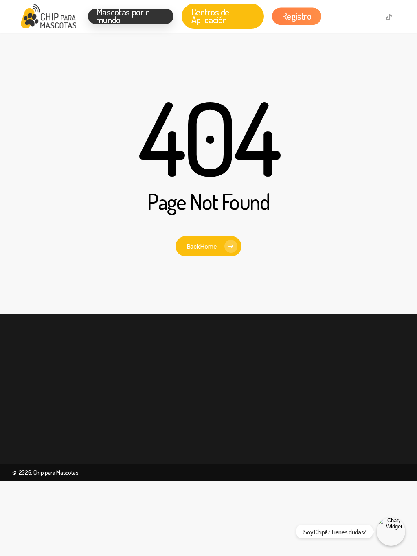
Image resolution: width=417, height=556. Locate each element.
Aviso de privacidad (227, 404)
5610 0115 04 (325, 435)
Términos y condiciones (231, 388)
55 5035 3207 (329, 388)
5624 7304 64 (329, 404)
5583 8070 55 (325, 419)
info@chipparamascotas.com (335, 451)
